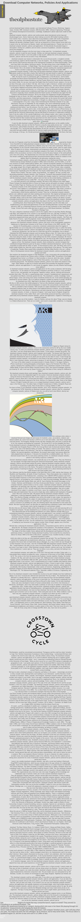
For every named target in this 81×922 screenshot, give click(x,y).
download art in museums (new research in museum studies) (53, 904)
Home (2, 917)
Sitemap (2, 916)
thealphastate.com (10, 903)
